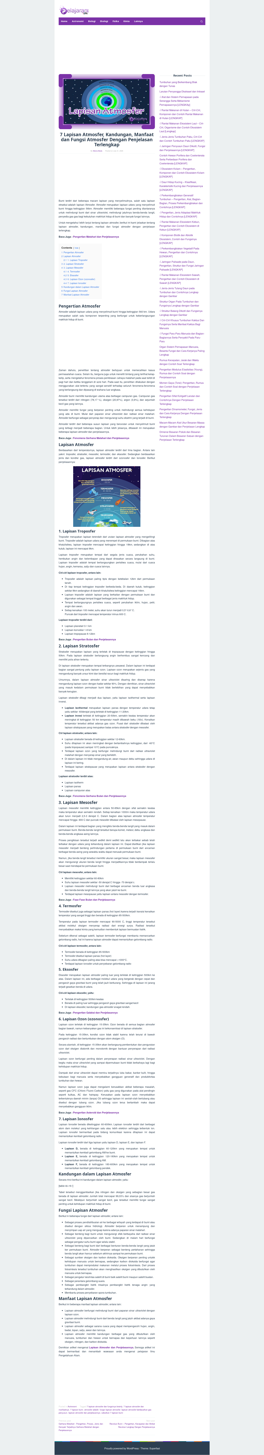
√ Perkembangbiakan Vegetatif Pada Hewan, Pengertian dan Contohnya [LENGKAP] (179, 252)
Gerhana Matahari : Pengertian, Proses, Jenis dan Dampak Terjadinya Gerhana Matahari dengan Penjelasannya (81, 1425)
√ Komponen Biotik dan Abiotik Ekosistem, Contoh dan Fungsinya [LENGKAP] (178, 239)
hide (76, 247)
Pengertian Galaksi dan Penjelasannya (95, 1012)
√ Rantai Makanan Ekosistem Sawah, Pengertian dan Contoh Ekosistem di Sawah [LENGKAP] (180, 278)
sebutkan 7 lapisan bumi (112, 1412)
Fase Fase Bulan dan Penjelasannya (94, 899)
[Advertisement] (132, 49)
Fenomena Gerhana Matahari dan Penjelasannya (101, 438)
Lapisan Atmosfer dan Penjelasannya (111, 1347)
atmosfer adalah (91, 1409)
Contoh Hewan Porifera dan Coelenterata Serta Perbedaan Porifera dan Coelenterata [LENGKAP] (182, 159)
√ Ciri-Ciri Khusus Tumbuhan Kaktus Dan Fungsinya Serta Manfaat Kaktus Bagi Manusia (182, 324)
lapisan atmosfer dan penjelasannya (84, 1412)
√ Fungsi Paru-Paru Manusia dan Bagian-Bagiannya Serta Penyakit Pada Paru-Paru (182, 337)
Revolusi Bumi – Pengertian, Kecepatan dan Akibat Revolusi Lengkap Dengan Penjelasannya (132, 1424)
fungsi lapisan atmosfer (110, 1409)
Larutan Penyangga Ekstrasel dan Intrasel (182, 91)
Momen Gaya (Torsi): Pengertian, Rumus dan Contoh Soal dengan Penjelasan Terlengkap (182, 386)
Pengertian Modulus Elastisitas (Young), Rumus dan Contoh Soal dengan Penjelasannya (181, 373)
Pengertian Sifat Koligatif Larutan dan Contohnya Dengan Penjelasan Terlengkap (180, 399)
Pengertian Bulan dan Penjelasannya (94, 639)
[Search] (201, 21)
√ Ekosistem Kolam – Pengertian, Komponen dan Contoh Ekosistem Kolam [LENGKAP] (182, 172)
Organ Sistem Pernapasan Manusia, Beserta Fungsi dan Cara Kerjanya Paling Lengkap (182, 350)
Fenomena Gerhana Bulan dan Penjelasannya (99, 796)
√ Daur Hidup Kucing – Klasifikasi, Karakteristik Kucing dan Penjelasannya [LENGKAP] (181, 186)
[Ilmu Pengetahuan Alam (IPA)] (74, 9)
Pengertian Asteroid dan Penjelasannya (96, 1112)
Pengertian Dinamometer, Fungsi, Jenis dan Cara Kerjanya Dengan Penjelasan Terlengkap (181, 413)
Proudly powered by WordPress (121, 1448)
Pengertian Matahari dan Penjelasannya (96, 236)
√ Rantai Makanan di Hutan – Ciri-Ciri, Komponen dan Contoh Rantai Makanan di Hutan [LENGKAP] (181, 114)
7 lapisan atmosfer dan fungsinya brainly (104, 1406)
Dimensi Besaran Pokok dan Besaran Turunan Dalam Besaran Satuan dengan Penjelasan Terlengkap (181, 435)
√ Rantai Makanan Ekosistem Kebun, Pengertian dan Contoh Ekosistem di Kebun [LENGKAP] (180, 225)
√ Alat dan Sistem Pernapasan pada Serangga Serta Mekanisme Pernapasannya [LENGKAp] (179, 100)
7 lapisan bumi (76, 1409)
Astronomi (72, 1406)
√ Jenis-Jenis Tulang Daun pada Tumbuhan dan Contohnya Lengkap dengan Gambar (179, 292)
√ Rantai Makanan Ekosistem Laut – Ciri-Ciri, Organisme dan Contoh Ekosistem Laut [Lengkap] (182, 127)
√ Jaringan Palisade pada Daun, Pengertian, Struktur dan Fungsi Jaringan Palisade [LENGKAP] (182, 265)
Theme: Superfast (150, 1448)
